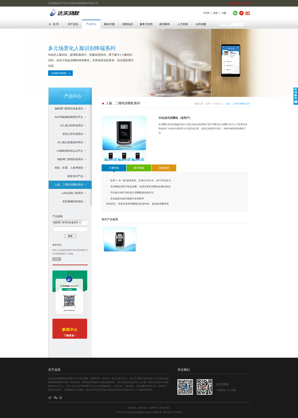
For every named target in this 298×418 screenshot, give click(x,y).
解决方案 (109, 24)
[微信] (55, 398)
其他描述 (164, 167)
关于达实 (73, 24)
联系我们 (132, 408)
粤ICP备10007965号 (172, 412)
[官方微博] (241, 13)
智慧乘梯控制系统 (72, 201)
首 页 (56, 24)
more (56, 259)
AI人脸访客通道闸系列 (70, 142)
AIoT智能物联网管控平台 (68, 116)
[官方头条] (247, 13)
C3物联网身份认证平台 (70, 150)
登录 (215, 13)
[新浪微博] (50, 398)
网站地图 (143, 408)
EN (207, 13)
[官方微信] (235, 13)
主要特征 (114, 167)
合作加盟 (201, 24)
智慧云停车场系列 (72, 133)
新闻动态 (128, 24)
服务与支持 (146, 24)
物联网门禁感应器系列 (70, 159)
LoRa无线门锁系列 (72, 193)
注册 (224, 13)
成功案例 (164, 24)
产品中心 (91, 24)
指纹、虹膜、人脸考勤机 (69, 167)
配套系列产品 (75, 176)
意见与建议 (165, 408)
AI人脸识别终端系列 (71, 125)
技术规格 (139, 167)
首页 (208, 103)
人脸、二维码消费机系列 (69, 184)
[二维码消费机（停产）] (119, 239)
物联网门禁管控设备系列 (69, 108)
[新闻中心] (69, 329)
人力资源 (182, 24)
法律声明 (153, 408)
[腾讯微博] (61, 398)
